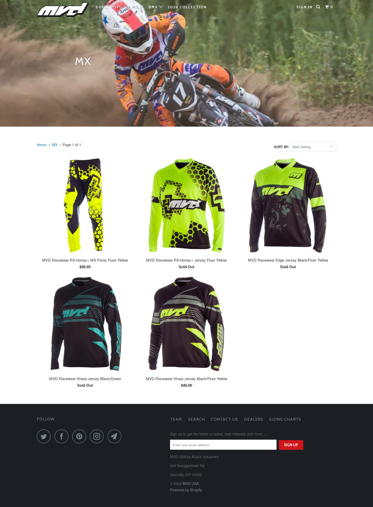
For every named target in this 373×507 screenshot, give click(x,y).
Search (196, 419)
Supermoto (110, 7)
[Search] (318, 7)
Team (176, 419)
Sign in (304, 7)
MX (136, 7)
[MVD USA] (63, 9)
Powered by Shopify (186, 489)
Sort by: (282, 146)
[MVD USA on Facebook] (63, 436)
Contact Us (224, 419)
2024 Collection (187, 7)
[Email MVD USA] (116, 436)
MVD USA (191, 483)
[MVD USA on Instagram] (98, 436)
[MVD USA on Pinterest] (80, 436)
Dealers (253, 419)
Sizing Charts (285, 419)
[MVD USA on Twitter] (45, 436)
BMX (154, 7)
